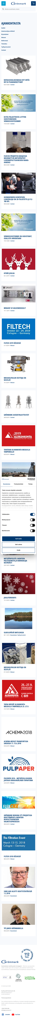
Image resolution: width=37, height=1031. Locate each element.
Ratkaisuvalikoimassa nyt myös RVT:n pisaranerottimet (17, 81)
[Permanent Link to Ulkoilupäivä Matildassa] (18, 618)
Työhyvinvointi (6, 47)
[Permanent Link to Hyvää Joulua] (18, 259)
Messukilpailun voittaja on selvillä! (15, 379)
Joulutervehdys (10, 597)
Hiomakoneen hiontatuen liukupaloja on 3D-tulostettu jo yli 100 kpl (18, 199)
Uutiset (3, 50)
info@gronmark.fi (6, 1010)
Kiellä (18, 550)
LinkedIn (7, 1014)
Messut (3, 37)
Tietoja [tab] (30, 484)
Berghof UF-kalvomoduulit (15, 308)
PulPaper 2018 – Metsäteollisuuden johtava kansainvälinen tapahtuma (18, 779)
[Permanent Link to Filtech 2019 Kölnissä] (18, 329)
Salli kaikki (18, 538)
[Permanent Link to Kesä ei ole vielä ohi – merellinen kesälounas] (18, 472)
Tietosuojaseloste (6, 998)
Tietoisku (4, 44)
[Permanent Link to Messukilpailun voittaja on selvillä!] (18, 363)
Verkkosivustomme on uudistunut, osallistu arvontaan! (18, 237)
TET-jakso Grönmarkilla (13, 928)
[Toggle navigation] (3, 3)
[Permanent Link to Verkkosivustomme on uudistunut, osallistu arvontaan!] (18, 222)
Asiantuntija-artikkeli (8, 31)
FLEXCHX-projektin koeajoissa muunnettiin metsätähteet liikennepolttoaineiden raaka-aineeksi (16, 159)
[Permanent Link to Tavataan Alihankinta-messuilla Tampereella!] (18, 435)
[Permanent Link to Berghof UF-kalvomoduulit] (18, 294)
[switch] (32, 519)
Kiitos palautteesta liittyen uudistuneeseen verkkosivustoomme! (15, 119)
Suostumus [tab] (6, 484)
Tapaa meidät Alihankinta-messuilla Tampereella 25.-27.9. (16, 705)
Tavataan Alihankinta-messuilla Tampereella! (17, 450)
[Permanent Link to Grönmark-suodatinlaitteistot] (18, 400)
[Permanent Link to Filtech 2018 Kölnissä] (18, 842)
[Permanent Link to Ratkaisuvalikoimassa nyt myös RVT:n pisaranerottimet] (18, 66)
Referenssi (4, 41)
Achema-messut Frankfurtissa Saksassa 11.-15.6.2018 (16, 742)
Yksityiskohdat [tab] (18, 484)
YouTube (17, 1014)
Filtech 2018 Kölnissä (12, 856)
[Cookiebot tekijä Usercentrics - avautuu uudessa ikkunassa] (27, 479)
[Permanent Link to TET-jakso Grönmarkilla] (18, 914)
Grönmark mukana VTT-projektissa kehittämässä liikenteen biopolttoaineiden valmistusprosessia (18, 818)
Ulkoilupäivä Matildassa (14, 632)
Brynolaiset (4, 34)
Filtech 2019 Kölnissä (12, 343)
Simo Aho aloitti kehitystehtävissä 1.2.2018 (18, 892)
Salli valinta (18, 544)
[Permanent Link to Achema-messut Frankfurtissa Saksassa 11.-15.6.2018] (18, 727)
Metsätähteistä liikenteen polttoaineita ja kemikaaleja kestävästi (15, 560)
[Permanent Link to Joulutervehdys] (18, 583)
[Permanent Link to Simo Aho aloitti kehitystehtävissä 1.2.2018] (18, 877)
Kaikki (3, 28)
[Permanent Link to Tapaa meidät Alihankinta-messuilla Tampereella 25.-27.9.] (18, 690)
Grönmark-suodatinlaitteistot (16, 415)
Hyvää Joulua (9, 273)
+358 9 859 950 (5, 1008)
